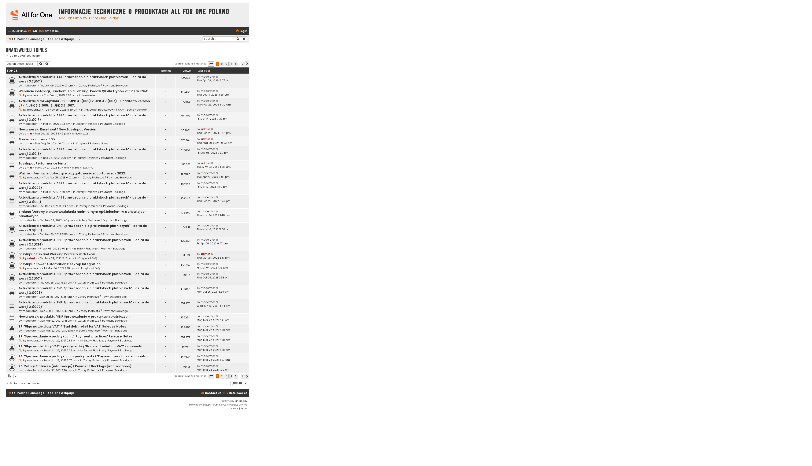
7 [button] (242, 64)
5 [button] (236, 64)
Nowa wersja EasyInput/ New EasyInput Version (57, 129)
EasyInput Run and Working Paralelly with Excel (57, 254)
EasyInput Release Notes (92, 143)
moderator (30, 85)
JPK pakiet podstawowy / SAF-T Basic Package (115, 109)
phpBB (205, 404)
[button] (211, 63)
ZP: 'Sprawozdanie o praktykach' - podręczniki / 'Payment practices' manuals (82, 356)
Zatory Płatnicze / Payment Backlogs (103, 85)
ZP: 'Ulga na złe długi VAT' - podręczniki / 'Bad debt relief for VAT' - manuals (80, 346)
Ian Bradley (241, 401)
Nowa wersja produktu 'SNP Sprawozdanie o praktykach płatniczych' (74, 316)
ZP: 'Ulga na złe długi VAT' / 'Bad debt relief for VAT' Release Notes (72, 326)
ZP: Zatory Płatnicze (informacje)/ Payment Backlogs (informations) (75, 366)
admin (27, 133)
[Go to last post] (217, 77)
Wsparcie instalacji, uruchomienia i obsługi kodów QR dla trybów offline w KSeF (83, 91)
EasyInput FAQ (84, 167)
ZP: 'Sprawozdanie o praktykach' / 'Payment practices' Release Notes (76, 336)
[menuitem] (32, 31)
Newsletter (89, 95)
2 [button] (222, 64)
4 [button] (231, 64)
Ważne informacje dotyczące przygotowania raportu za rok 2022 (72, 173)
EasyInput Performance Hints (43, 163)
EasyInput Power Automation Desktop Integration (60, 264)
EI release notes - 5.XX (37, 139)
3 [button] (226, 64)
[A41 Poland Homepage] (31, 15)
